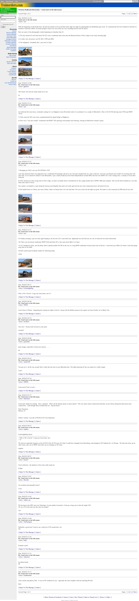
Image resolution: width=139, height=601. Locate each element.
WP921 (26, 305)
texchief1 (26, 321)
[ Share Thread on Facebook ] (53, 597)
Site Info (14, 78)
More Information (11, 63)
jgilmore (26, 86)
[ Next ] (134, 13)
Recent (14, 31)
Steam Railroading (11, 37)
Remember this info (8, 24)
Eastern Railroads (11, 34)
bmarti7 (26, 460)
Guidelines (13, 50)
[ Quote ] (38, 78)
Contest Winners (11, 71)
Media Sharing (12, 53)
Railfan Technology (11, 49)
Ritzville (26, 480)
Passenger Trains (11, 36)
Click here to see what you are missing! (8, 10)
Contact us (13, 81)
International (13, 45)
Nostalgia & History (11, 39)
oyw (25, 21)
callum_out (27, 500)
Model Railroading (11, 47)
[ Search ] (66, 597)
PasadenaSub (27, 575)
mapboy (26, 429)
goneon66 (27, 342)
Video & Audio (12, 55)
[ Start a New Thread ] (76, 597)
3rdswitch (27, 557)
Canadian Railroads (11, 42)
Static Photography (11, 57)
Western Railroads (11, 32)
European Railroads (11, 44)
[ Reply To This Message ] (26, 78)
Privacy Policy (12, 84)
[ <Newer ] (101, 597)
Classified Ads (12, 74)
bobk (25, 540)
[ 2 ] (130, 13)
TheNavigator (28, 522)
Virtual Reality (12, 73)
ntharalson (27, 398)
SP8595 (26, 382)
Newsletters (13, 70)
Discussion (13, 29)
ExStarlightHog (28, 288)
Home (2, 1)
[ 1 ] (128, 13)
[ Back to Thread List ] (91, 597)
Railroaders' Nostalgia (10, 40)
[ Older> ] (108, 597)
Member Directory (11, 61)
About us (14, 79)
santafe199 (27, 362)
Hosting (14, 60)
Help (16, 1)
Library (14, 66)
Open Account (9, 1)
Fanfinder (13, 68)
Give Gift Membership (10, 82)
